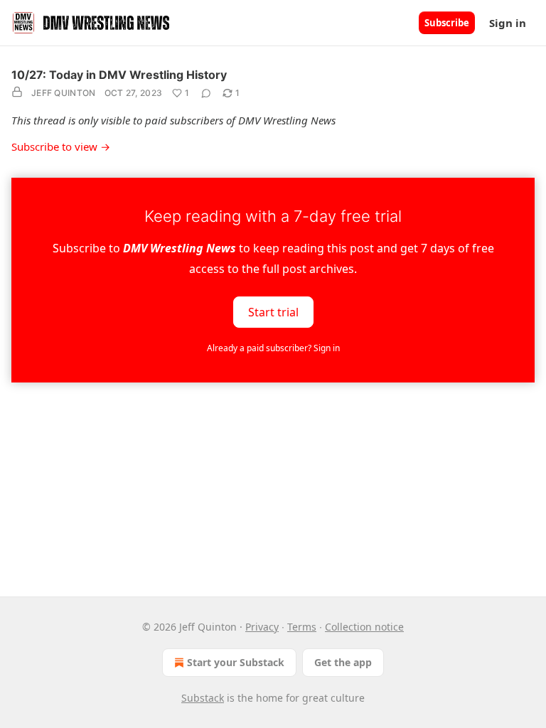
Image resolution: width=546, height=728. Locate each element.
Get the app (343, 662)
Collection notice (364, 626)
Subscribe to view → (60, 146)
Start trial (273, 311)
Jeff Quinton (63, 92)
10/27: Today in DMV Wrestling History (119, 75)
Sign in (507, 23)
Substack (202, 698)
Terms (301, 626)
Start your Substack (235, 662)
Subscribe (446, 22)
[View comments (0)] (206, 93)
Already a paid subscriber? (273, 348)
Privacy (262, 626)
